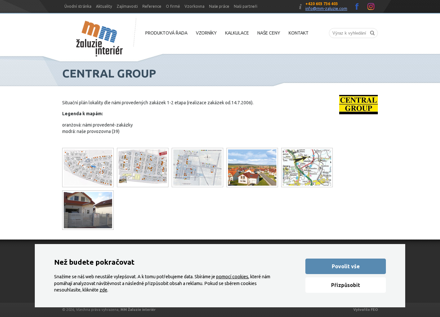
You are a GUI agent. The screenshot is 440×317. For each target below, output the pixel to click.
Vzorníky (206, 33)
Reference (151, 6)
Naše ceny (268, 33)
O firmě (173, 6)
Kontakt (299, 33)
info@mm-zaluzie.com (326, 8)
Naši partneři (245, 6)
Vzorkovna (195, 6)
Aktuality (104, 6)
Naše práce (219, 6)
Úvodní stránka (77, 6)
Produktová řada (166, 33)
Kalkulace (237, 33)
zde (103, 289)
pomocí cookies (232, 276)
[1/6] (88, 167)
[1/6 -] (197, 167)
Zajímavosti (127, 6)
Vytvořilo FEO (365, 310)
